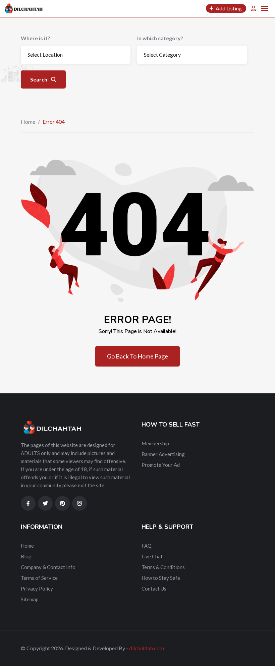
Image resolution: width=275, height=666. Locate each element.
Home (28, 121)
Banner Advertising (163, 454)
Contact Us (154, 589)
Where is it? (35, 38)
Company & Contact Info (48, 567)
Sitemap (30, 599)
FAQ (147, 546)
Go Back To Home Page (137, 356)
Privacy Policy (37, 589)
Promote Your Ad (161, 465)
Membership (155, 443)
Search (39, 79)
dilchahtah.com (146, 648)
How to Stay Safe (161, 578)
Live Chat (152, 556)
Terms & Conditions (163, 567)
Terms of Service (39, 578)
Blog (26, 556)
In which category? (160, 38)
